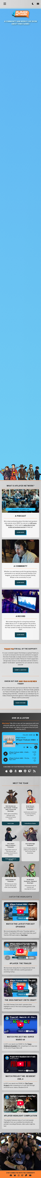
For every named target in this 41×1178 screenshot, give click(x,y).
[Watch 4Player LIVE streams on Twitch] (22, 1175)
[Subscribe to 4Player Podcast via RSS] (34, 771)
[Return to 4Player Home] (20, 4)
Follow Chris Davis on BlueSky (10, 859)
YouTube (24, 935)
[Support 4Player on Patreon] (26, 1175)
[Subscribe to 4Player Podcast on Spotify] (11, 771)
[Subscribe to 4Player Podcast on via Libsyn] (25, 771)
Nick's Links (11, 823)
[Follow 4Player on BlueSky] (15, 1175)
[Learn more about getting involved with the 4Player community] (20, 551)
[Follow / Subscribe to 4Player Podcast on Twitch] (29, 771)
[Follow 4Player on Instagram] (19, 1175)
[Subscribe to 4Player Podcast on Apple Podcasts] (6, 771)
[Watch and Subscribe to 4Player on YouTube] (30, 1175)
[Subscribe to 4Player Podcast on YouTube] (20, 771)
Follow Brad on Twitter (30, 823)
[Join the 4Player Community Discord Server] (11, 1175)
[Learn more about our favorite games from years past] (20, 601)
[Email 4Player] (38, 4)
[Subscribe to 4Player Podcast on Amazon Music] (15, 771)
